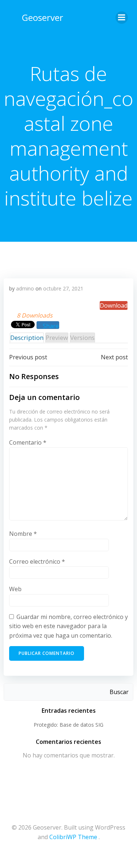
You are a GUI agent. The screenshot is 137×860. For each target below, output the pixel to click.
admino (25, 288)
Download (114, 305)
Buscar (119, 692)
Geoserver (42, 17)
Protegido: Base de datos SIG (68, 724)
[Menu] (121, 17)
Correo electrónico (37, 561)
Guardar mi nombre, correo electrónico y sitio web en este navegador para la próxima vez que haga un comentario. (68, 626)
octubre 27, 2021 (63, 288)
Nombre (23, 534)
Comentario (27, 442)
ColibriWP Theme (73, 837)
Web (15, 589)
